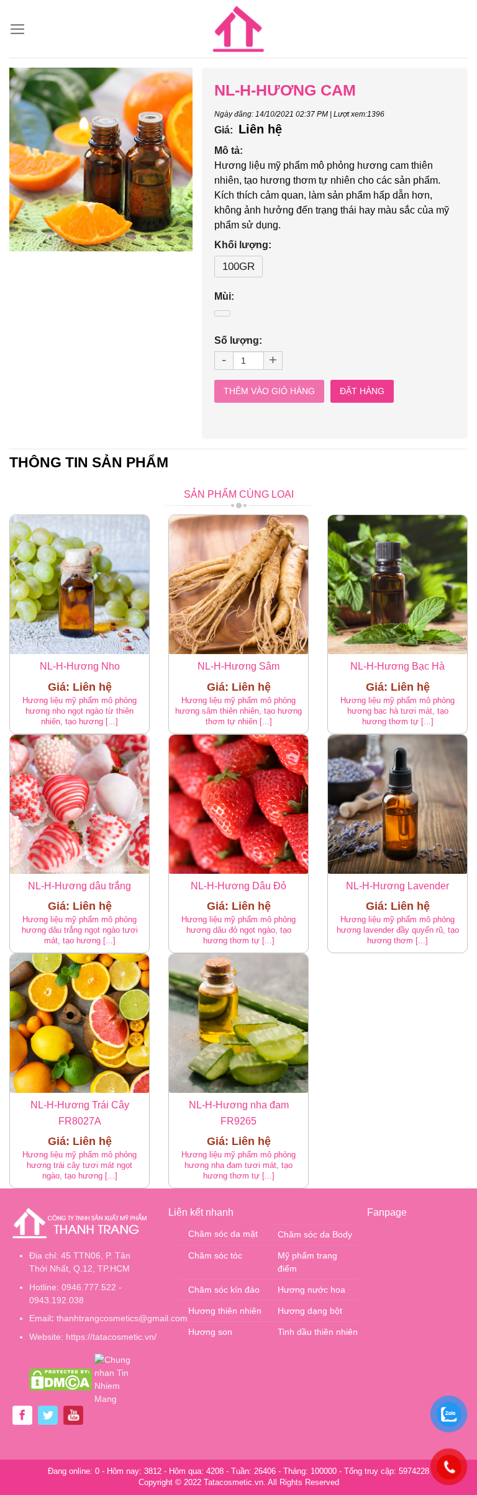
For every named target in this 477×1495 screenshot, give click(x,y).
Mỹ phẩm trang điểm (307, 1261)
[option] (101, 159)
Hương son (210, 1332)
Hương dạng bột (310, 1311)
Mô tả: (228, 150)
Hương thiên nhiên (224, 1311)
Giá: (223, 130)
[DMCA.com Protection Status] (60, 1378)
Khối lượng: (242, 245)
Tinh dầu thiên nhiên (318, 1332)
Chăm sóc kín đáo (224, 1290)
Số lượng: (238, 340)
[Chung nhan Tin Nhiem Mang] (119, 1378)
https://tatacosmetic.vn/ (111, 1337)
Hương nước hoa (311, 1290)
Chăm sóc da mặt (223, 1234)
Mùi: (224, 296)
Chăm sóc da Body (315, 1234)
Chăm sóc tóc (215, 1255)
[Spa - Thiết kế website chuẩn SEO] (238, 29)
